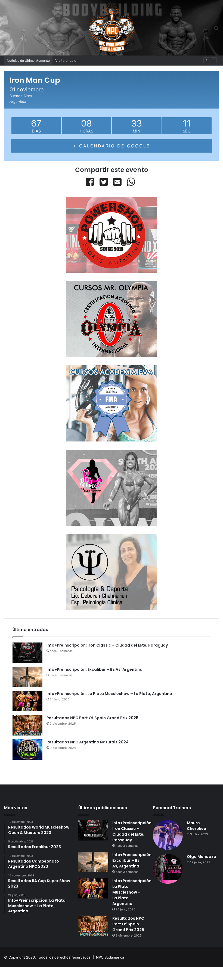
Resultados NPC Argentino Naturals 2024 (88, 742)
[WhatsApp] (131, 182)
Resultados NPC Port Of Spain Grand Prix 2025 (92, 718)
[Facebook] (91, 182)
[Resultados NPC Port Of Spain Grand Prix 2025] (27, 725)
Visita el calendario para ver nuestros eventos (94, 60)
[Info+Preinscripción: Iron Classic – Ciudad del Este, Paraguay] (27, 652)
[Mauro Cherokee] (168, 835)
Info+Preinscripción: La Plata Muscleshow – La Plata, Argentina (109, 693)
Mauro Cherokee (196, 825)
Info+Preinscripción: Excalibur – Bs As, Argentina (95, 669)
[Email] (117, 182)
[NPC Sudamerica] (111, 28)
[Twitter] (103, 182)
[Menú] (7, 30)
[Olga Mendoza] (168, 869)
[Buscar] (216, 30)
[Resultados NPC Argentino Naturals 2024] (27, 749)
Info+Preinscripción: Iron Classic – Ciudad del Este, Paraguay (107, 645)
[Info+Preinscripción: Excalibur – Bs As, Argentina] (27, 677)
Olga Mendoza (201, 856)
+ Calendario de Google (111, 146)
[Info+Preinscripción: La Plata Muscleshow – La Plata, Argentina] (27, 701)
